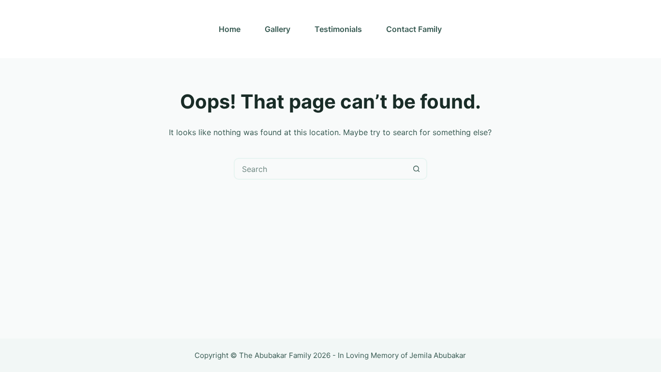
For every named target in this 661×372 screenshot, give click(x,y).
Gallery (277, 29)
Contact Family (414, 29)
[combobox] (320, 169)
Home (229, 29)
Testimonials (338, 29)
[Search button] (416, 169)
